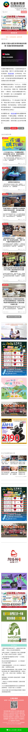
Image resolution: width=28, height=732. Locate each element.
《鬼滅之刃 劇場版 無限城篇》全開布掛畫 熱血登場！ (13, 682)
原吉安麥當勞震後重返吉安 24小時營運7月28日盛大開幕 (13, 662)
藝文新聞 (22, 715)
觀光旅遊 (11, 711)
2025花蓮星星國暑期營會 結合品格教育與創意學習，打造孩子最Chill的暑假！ (13, 686)
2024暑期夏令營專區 (14, 721)
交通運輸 (16, 717)
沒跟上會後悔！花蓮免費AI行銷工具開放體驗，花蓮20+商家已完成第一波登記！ (13, 653)
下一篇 (21, 128)
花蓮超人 (17, 715)
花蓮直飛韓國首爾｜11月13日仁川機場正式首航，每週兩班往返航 (14, 666)
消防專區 (16, 713)
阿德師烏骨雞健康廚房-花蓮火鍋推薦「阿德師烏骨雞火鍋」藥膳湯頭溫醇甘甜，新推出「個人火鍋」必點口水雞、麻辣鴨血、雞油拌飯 (14, 672)
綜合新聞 (11, 719)
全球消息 (21, 717)
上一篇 (7, 128)
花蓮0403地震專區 (19, 719)
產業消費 (21, 711)
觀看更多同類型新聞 (14, 317)
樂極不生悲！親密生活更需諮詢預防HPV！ (23, 464)
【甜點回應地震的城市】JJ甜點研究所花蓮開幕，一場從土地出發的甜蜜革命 (14, 649)
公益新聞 (11, 713)
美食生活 (6, 713)
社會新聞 (5, 715)
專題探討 (11, 717)
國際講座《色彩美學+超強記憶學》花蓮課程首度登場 (13, 678)
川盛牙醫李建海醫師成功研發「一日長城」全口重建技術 (13, 657)
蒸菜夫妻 (11, 73)
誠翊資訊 (19, 723)
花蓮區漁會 (11, 715)
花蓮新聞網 (22, 722)
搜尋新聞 (24, 12)
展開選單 (14, 33)
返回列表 (13, 128)
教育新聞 (6, 717)
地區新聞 (6, 711)
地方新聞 (16, 711)
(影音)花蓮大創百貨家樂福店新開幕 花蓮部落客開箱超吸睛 (14, 691)
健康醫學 (6, 719)
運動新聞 (21, 713)
